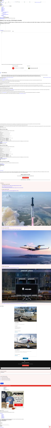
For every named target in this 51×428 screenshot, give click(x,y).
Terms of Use (2, 416)
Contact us (4, 164)
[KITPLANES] (27, 2)
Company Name (1, 137)
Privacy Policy (3, 417)
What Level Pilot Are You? (3, 140)
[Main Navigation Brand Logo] (1, 4)
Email (0, 424)
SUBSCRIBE (1, 413)
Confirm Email (1, 132)
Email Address (2, 372)
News (3, 18)
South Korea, (22, 93)
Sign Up (1, 141)
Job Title (1, 136)
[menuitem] (26, 7)
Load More (25, 358)
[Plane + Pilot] (32, 2)
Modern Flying (1, 18)
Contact (2, 415)
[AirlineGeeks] (11, 2)
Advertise (2, 414)
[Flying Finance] (43, 2)
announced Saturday (12, 89)
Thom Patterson (1, 30)
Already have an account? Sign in (3, 142)
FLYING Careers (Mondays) (5, 377)
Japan (19, 93)
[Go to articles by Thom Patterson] (25, 27)
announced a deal (4, 92)
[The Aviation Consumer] (38, 2)
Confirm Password (2, 135)
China (25, 93)
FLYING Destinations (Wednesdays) (6, 378)
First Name (1, 133)
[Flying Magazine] (1, 2)
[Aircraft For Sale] (5, 2)
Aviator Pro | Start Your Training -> (9, 77)
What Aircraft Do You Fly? (3, 139)
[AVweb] (16, 2)
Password (1, 425)
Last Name (1, 134)
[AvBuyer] (21, 2)
